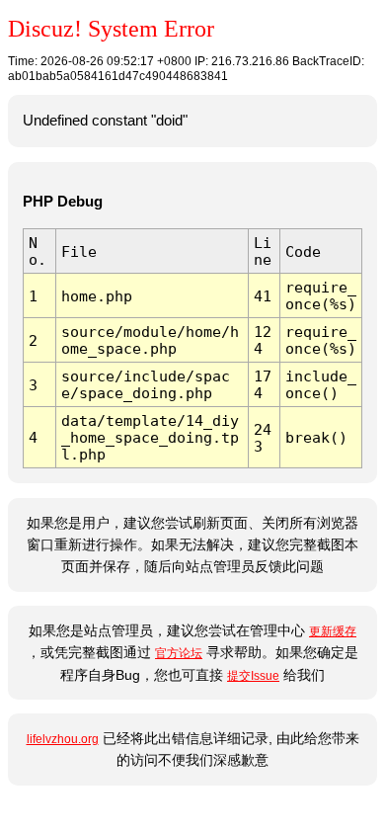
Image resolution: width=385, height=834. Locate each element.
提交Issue (253, 676)
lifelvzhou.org (63, 739)
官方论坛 (178, 653)
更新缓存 (332, 631)
